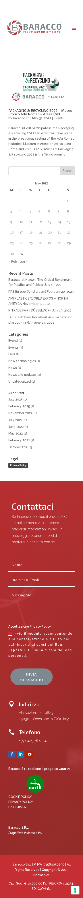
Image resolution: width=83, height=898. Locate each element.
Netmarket (41, 875)
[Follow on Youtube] (29, 754)
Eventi (58, 118)
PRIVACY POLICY (20, 802)
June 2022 (16, 427)
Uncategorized (19, 381)
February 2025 (19, 406)
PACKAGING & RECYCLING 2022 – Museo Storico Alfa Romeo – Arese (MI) (40, 112)
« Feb (12, 261)
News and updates (22, 374)
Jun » (24, 261)
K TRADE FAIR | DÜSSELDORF (29, 310)
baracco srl (21, 118)
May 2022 (15, 433)
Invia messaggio (31, 677)
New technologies (22, 361)
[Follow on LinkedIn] (20, 754)
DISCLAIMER (17, 807)
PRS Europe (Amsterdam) (27, 291)
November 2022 (20, 413)
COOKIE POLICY (20, 797)
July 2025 (15, 399)
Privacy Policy (18, 465)
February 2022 (19, 440)
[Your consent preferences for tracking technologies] (75, 890)
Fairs (11, 354)
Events (13, 347)
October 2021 (18, 447)
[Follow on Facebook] (11, 754)
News (12, 368)
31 (21, 253)
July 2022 (15, 420)
